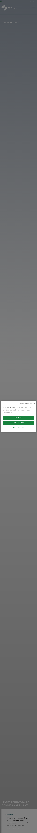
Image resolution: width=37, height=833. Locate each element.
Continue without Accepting (27, 403)
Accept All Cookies (18, 422)
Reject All (18, 417)
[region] (18, 416)
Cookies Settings (18, 427)
